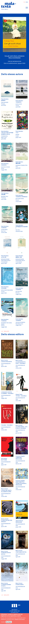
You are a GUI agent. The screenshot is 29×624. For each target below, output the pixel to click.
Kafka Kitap (19, 104)
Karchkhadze (4, 102)
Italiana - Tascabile (6, 425)
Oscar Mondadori (5, 363)
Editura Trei (19, 291)
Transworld (4, 136)
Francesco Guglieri (20, 456)
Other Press (4, 229)
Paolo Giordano (14, 58)
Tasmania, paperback (21, 196)
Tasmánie (18, 320)
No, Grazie (8, 622)
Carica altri (6, 331)
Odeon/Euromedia (20, 322)
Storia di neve (19, 584)
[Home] (8, 4)
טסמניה (17, 132)
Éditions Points (20, 198)
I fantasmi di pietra (21, 552)
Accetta (3, 622)
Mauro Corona (4, 360)
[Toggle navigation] (27, 8)
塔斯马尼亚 (18, 163)
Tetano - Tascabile (21, 395)
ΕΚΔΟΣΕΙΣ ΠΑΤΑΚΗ (5, 167)
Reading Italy (4, 196)
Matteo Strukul (4, 518)
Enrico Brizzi (4, 458)
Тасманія (3, 288)
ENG (27, 2)
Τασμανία (3, 165)
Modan (17, 134)
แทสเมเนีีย (3, 194)
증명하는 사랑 (19, 257)
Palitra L (18, 230)
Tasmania (4, 227)
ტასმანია (3, 100)
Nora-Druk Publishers (7, 290)
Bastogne (4, 459)
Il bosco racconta (6, 361)
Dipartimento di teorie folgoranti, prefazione (21, 483)
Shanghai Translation (21, 165)
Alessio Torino (19, 394)
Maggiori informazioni (20, 619)
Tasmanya (18, 102)
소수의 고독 (3, 257)
